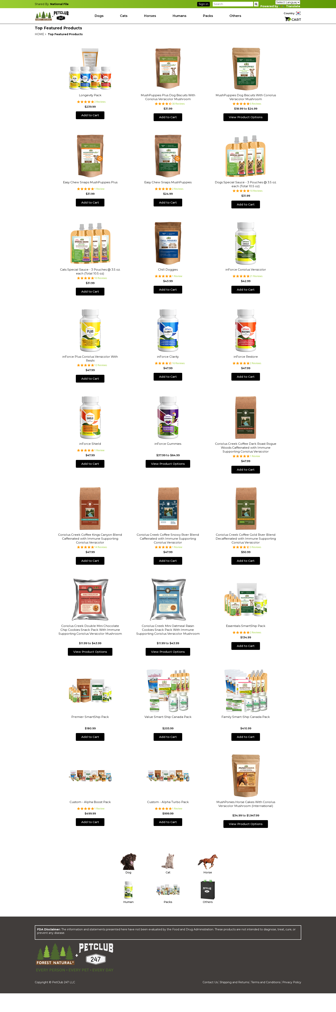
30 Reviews (178, 103)
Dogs (99, 16)
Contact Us (210, 982)
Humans (179, 16)
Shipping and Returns (234, 982)
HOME (39, 34)
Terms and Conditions (265, 982)
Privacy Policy (291, 982)
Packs (208, 16)
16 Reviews (178, 363)
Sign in (203, 4)
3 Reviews (255, 547)
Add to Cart (90, 115)
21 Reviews (256, 276)
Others (235, 16)
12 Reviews (100, 365)
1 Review (99, 189)
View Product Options (245, 117)
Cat (168, 872)
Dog (128, 872)
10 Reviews (256, 190)
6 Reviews (255, 103)
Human (128, 902)
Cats (124, 16)
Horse (207, 872)
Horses (150, 16)
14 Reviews (100, 547)
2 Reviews (100, 101)
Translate (293, 6)
